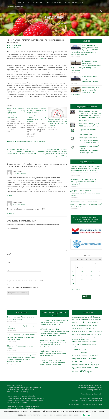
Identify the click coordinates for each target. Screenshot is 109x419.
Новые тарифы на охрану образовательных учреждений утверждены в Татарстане (52, 362)
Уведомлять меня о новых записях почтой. (22, 287)
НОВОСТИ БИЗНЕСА (54, 2)
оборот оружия (91, 347)
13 (86, 271)
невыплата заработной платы (86, 344)
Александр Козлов (78, 317)
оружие (75, 349)
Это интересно (22, 312)
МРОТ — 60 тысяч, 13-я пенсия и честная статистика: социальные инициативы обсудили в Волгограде (53, 343)
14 (91, 271)
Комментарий (12, 229)
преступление (92, 362)
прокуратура (93, 364)
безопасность (90, 328)
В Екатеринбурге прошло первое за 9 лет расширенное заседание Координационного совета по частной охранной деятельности (90, 115)
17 (73, 275)
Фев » (78, 290)
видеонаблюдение (83, 334)
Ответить (10, 195)
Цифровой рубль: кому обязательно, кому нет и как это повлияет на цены (90, 132)
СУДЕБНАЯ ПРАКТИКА (15, 7)
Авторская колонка (86, 162)
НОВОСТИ (20, 2)
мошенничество (79, 341)
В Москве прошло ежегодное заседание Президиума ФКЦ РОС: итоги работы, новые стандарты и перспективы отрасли (84, 49)
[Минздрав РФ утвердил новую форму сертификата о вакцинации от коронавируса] (17, 120)
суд (74, 367)
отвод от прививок (39, 141)
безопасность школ (81, 331)
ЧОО (80, 325)
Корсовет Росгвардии (95, 319)
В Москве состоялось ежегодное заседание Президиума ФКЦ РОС (90, 79)
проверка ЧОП (83, 364)
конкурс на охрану (91, 337)
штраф (89, 371)
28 (91, 279)
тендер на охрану (83, 367)
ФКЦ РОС (75, 325)
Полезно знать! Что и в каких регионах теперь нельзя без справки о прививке (57, 122)
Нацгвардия (79, 323)
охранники (77, 361)
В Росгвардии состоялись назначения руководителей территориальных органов (89, 140)
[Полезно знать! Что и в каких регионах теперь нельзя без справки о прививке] (57, 112)
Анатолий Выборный (93, 317)
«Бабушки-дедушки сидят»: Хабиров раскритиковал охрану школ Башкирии (53, 353)
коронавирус (76, 339)
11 (77, 271)
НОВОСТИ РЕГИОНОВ (35, 2)
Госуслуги (28, 141)
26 (82, 279)
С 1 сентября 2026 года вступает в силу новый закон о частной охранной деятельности (54, 322)
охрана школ (79, 358)
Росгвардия (89, 322)
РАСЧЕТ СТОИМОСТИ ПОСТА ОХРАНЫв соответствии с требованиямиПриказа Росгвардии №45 (86, 219)
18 (77, 275)
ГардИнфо (54, 17)
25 (77, 279)
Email (9, 262)
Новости (20, 45)
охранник (93, 358)
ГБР (73, 319)
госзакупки (96, 334)
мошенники (85, 339)
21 (91, 275)
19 (82, 275)
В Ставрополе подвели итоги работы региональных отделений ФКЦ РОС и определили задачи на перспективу (85, 65)
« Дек (72, 290)
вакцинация (21, 141)
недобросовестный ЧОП (79, 347)
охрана (83, 349)
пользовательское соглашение (66, 415)
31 (73, 283)
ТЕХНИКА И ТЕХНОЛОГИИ (73, 2)
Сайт (8, 270)
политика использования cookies (40, 415)
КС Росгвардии (84, 319)
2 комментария (13, 47)
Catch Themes (97, 404)
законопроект (81, 337)
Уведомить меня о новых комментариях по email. (25, 281)
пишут (41, 58)
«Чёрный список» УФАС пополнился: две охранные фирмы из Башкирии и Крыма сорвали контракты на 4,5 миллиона (54, 332)
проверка (75, 364)
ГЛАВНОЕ (10, 2)
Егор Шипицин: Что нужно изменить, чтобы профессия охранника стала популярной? (84, 181)
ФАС (98, 323)
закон (74, 337)
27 (86, 279)
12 (82, 271)
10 (73, 271)
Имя (9, 254)
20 (86, 275)
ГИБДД (77, 319)
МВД (73, 323)
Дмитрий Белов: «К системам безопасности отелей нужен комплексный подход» (85, 193)
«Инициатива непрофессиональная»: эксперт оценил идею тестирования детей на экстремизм (86, 204)
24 (73, 279)
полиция (85, 362)
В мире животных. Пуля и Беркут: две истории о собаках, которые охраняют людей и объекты (21, 337)
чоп (83, 371)
